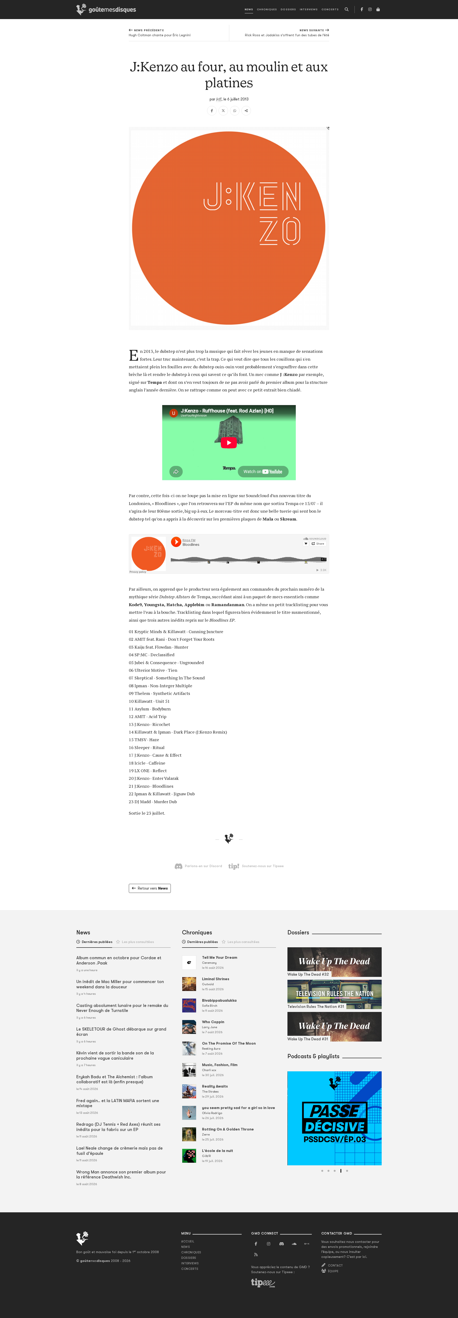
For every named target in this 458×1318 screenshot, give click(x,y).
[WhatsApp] (234, 110)
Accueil (187, 1241)
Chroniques (267, 9)
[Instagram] (370, 9)
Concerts (330, 9)
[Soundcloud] (294, 1244)
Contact (335, 1265)
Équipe (333, 1271)
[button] (322, 1170)
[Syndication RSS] (256, 1255)
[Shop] (378, 9)
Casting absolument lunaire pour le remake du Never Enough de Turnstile (122, 1008)
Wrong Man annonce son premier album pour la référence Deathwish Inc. (121, 1175)
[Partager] (246, 110)
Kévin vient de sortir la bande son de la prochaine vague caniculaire (115, 1056)
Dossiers (288, 9)
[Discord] (281, 1244)
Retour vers (153, 888)
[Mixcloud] (307, 1244)
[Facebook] (361, 9)
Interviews (309, 9)
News (249, 9)
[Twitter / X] (223, 110)
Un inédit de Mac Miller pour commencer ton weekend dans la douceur (120, 984)
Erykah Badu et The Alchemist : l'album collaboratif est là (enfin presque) (114, 1079)
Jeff (218, 99)
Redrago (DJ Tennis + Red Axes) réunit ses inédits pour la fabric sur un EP (118, 1127)
